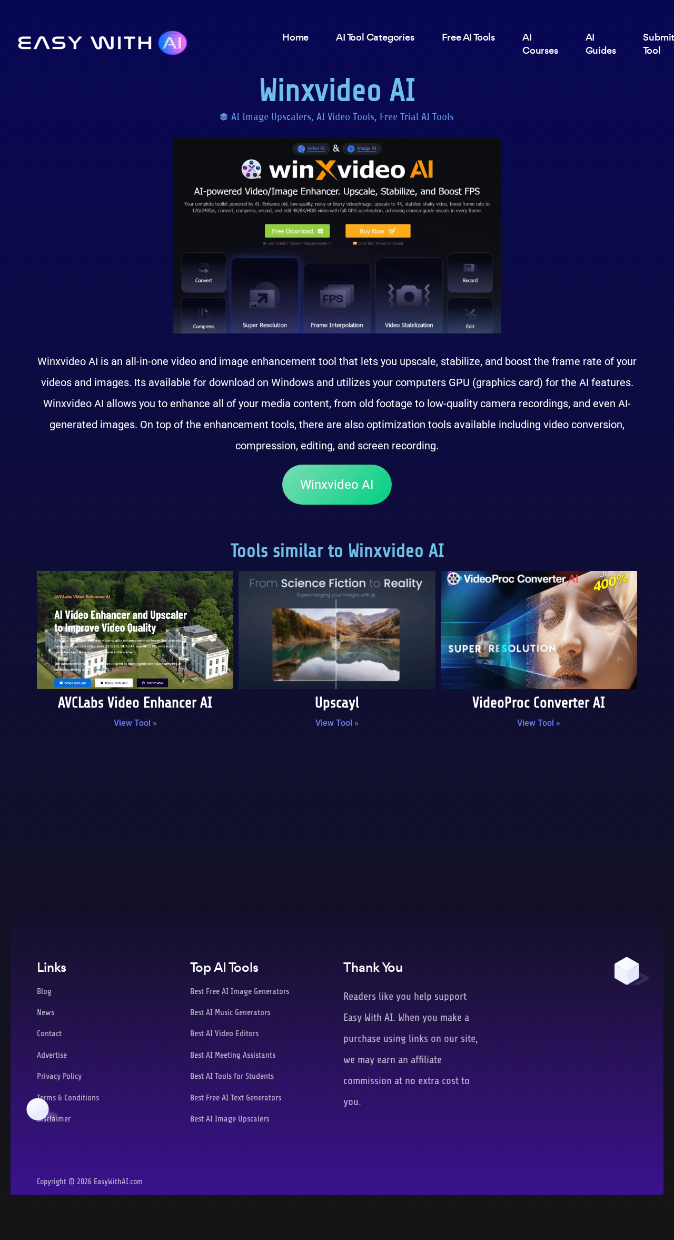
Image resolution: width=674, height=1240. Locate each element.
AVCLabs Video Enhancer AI (135, 702)
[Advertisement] (337, 823)
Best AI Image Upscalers (229, 1119)
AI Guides (601, 44)
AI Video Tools (345, 117)
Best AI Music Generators (230, 1012)
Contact (49, 1033)
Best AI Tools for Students (232, 1076)
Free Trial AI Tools (417, 117)
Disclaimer (54, 1119)
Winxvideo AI (337, 484)
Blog (44, 991)
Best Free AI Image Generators (239, 991)
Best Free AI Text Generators (235, 1098)
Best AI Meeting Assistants (232, 1055)
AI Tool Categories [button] (375, 37)
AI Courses (540, 44)
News (45, 1012)
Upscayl (337, 702)
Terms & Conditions (68, 1098)
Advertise (52, 1055)
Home (295, 37)
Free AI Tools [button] (468, 37)
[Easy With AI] (103, 40)
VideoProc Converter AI (538, 702)
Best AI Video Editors (224, 1033)
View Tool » (135, 723)
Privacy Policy (59, 1076)
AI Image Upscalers (271, 117)
